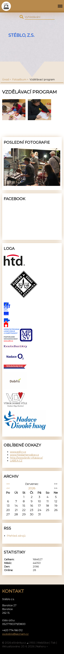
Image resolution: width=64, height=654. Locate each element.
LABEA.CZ (16, 460)
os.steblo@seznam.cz (15, 634)
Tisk (53, 642)
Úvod (5, 79)
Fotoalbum (19, 79)
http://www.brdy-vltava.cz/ (26, 457)
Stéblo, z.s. (21, 35)
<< (8, 484)
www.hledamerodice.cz (24, 454)
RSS (32, 642)
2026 (31, 488)
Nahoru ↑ (42, 646)
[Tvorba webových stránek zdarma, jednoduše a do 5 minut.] (28, 643)
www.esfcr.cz (18, 451)
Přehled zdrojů (16, 535)
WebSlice (43, 642)
